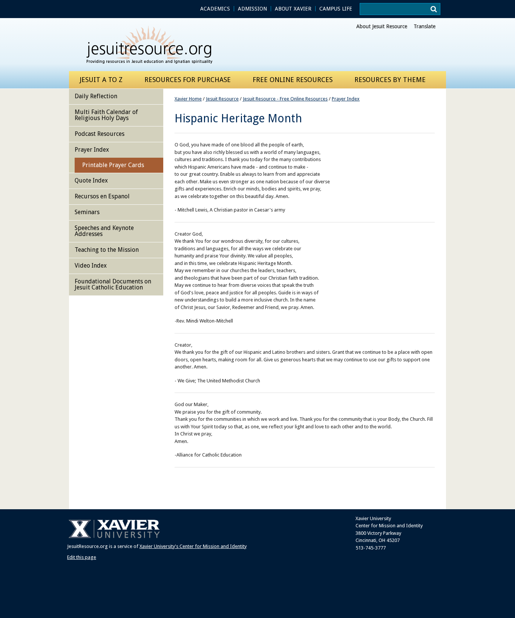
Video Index (91, 265)
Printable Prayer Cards (113, 165)
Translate (424, 26)
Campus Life (335, 9)
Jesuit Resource (222, 99)
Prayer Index (346, 99)
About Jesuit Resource (381, 26)
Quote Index (91, 180)
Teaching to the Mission (107, 249)
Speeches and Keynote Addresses (104, 230)
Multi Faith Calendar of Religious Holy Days (106, 115)
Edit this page (81, 557)
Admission (252, 9)
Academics (215, 9)
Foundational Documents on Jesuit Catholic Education (113, 284)
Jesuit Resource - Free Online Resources (285, 99)
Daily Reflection (96, 96)
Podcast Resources (99, 133)
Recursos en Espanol (102, 196)
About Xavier (293, 9)
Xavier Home (188, 99)
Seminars (87, 212)
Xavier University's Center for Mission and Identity (193, 546)
